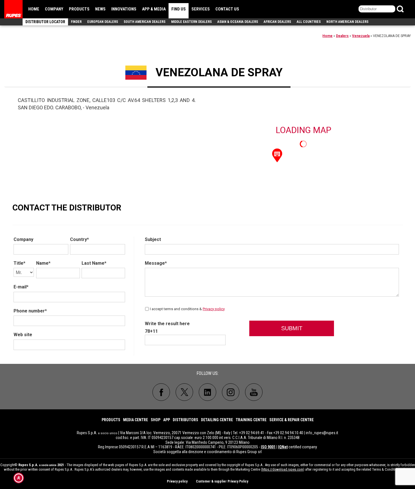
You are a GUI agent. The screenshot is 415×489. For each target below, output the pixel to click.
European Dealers (102, 22)
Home (33, 9)
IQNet (283, 447)
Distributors (185, 420)
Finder (76, 22)
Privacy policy (214, 309)
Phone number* (30, 311)
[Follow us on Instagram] (230, 392)
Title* (19, 263)
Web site (23, 334)
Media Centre (135, 420)
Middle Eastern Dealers (191, 22)
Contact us (227, 9)
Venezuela (361, 36)
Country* (79, 239)
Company (54, 9)
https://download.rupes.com (282, 469)
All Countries (309, 22)
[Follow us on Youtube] (254, 392)
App (166, 420)
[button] (277, 154)
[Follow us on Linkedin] (207, 392)
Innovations (123, 9)
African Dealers (277, 22)
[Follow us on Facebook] (161, 392)
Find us (178, 9)
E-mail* (21, 287)
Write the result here (167, 323)
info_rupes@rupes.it (322, 433)
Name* (43, 263)
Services (200, 9)
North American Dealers (347, 22)
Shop (155, 420)
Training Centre (251, 420)
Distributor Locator (45, 21)
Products (79, 9)
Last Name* (94, 263)
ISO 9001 (268, 447)
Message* (156, 263)
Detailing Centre (217, 420)
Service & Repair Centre (291, 420)
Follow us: (207, 373)
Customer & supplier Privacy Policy (222, 481)
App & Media (154, 9)
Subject (153, 239)
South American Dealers (144, 22)
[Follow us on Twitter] (184, 392)
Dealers (342, 36)
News (100, 9)
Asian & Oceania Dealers (237, 22)
